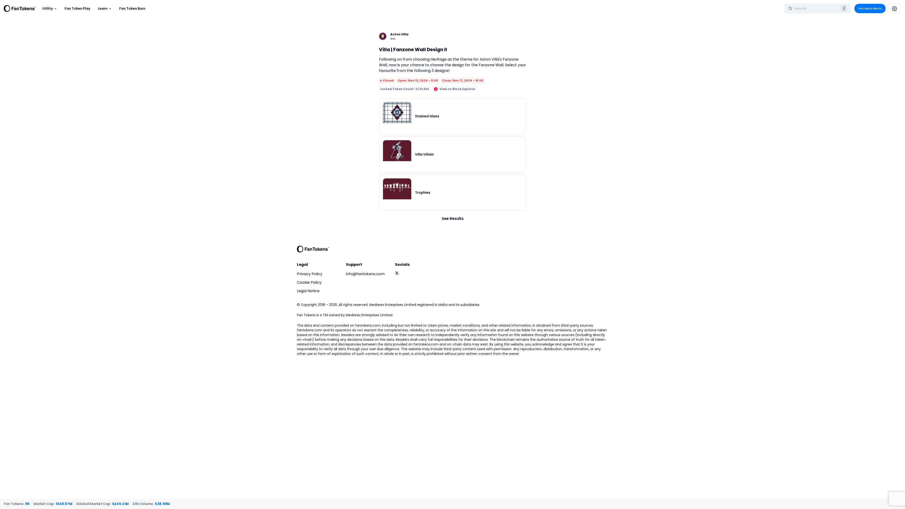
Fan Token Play (77, 8)
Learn (102, 8)
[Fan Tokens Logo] (20, 8)
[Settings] (894, 8)
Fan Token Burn (132, 8)
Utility (47, 8)
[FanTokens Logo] (313, 249)
